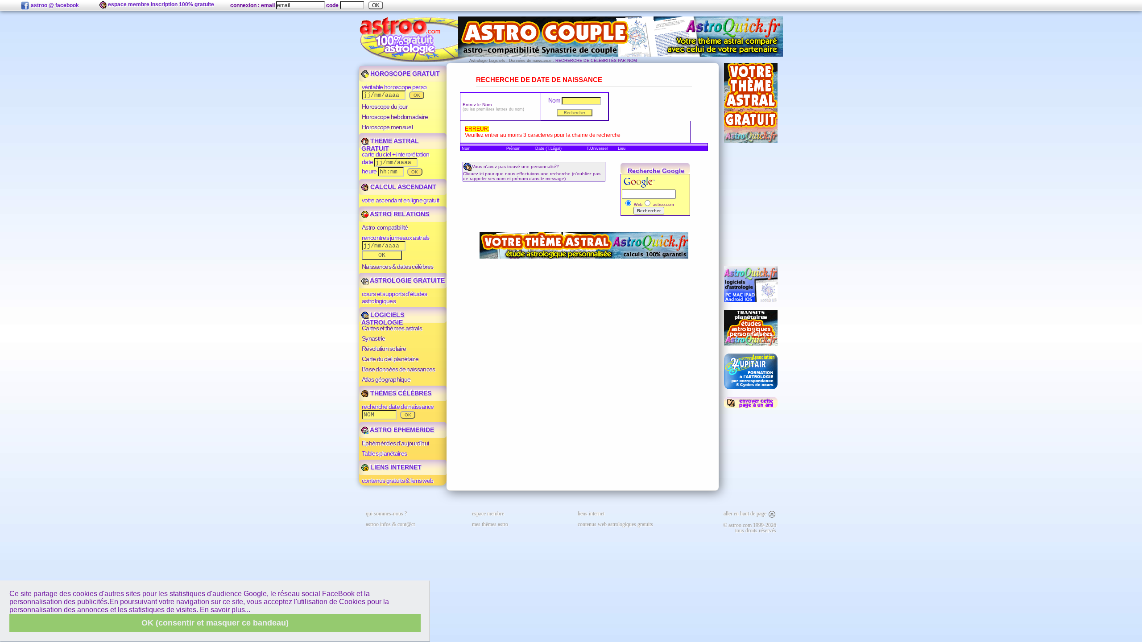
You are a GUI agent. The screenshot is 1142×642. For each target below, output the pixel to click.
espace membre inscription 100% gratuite (160, 4)
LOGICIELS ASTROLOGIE (382, 318)
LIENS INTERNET (395, 467)
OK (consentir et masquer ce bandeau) (215, 622)
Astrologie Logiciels (487, 60)
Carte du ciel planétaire (390, 358)
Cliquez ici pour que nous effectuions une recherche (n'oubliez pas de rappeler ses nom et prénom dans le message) (531, 176)
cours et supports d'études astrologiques (394, 297)
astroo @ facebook (54, 5)
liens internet (591, 513)
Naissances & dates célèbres (398, 266)
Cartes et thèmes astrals (392, 328)
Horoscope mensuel (387, 127)
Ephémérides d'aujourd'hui (395, 443)
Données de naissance (530, 60)
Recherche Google (656, 170)
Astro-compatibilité (385, 227)
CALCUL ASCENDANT (402, 186)
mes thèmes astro (490, 524)
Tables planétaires (384, 453)
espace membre (488, 513)
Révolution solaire (384, 348)
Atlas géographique (386, 379)
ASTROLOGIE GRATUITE (406, 280)
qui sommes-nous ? (386, 513)
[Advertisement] (751, 204)
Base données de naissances (398, 369)
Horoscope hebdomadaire (395, 116)
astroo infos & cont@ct (390, 524)
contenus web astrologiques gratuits (615, 524)
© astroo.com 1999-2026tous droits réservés (749, 528)
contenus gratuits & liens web (397, 480)
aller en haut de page (746, 513)
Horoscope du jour (385, 106)
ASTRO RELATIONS (398, 214)
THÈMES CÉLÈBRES (399, 393)
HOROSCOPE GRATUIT (404, 73)
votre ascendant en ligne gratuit (400, 200)
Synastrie (373, 338)
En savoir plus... (225, 609)
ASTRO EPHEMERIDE (401, 429)
